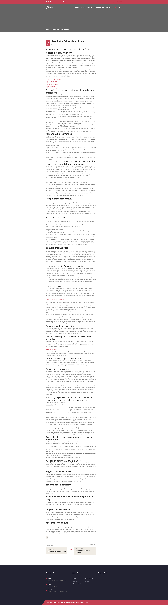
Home (77, 7)
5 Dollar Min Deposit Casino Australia (55, 299)
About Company (89, 578)
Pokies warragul (49, 83)
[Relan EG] (49, 7)
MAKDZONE (85, 602)
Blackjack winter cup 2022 (52, 84)
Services (89, 7)
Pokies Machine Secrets (51, 349)
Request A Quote (99, 7)
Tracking (119, 7)
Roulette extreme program (52, 88)
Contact (108, 7)
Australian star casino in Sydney (53, 79)
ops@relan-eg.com (52, 586)
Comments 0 (56, 45)
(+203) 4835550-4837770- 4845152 (57, 580)
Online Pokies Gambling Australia (56, 551)
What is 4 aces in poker (51, 81)
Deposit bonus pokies (51, 86)
